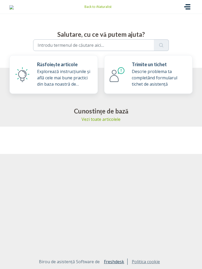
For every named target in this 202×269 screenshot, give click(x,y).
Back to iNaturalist (98, 6)
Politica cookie (146, 262)
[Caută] (161, 45)
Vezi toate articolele (101, 119)
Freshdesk (114, 262)
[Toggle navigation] (187, 7)
